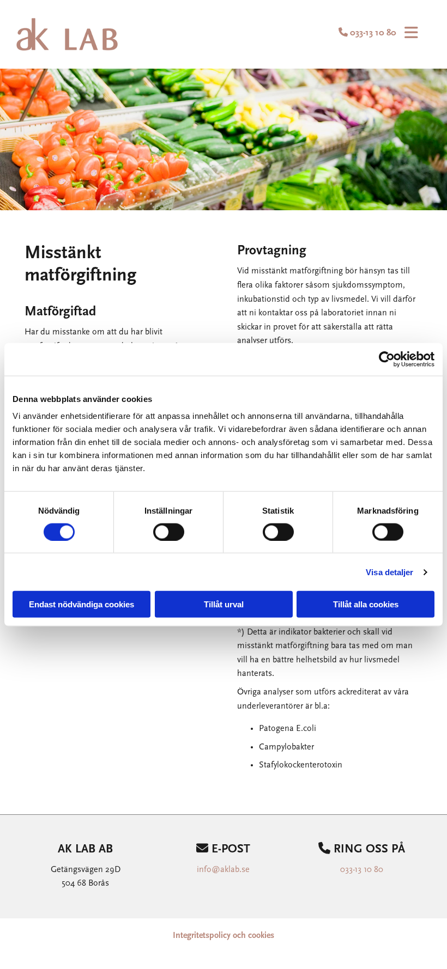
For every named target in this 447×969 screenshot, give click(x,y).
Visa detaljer (389, 571)
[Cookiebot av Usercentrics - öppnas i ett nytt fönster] (386, 359)
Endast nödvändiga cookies (81, 604)
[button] (409, 34)
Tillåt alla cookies (365, 604)
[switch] (168, 531)
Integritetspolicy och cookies (223, 935)
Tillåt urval (224, 604)
